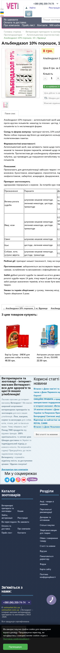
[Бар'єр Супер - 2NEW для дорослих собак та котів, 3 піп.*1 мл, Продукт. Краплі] (17, 336)
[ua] (2, 13)
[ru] (2, 9)
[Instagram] (18, 479)
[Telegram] (7, 479)
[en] (2, 17)
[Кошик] (28, 14)
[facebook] (12, 479)
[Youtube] (23, 479)
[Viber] (32, 479)
